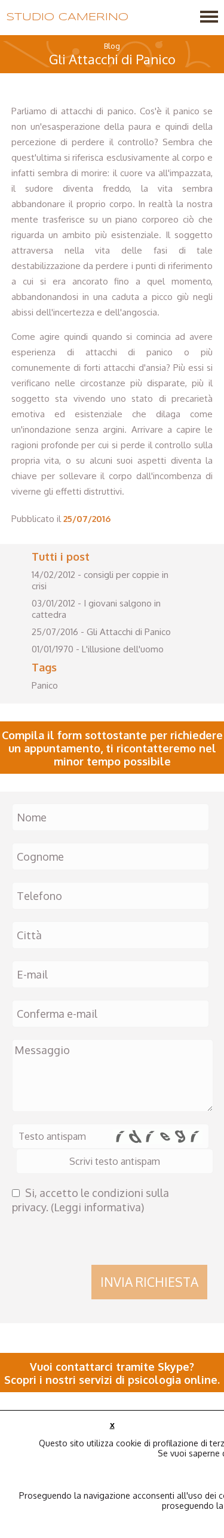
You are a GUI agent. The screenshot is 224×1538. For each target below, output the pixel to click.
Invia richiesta (149, 1282)
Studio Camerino (67, 17)
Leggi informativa (97, 1207)
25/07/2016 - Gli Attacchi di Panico (101, 631)
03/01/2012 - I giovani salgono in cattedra (96, 609)
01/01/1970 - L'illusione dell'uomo (98, 649)
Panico (45, 685)
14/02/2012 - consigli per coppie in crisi (100, 580)
